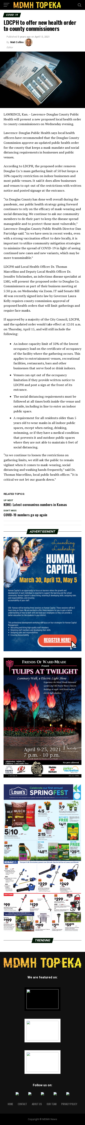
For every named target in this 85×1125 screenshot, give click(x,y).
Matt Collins (17, 42)
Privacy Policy (69, 1104)
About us (37, 1104)
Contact (22, 1104)
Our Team (52, 1104)
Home (10, 1104)
